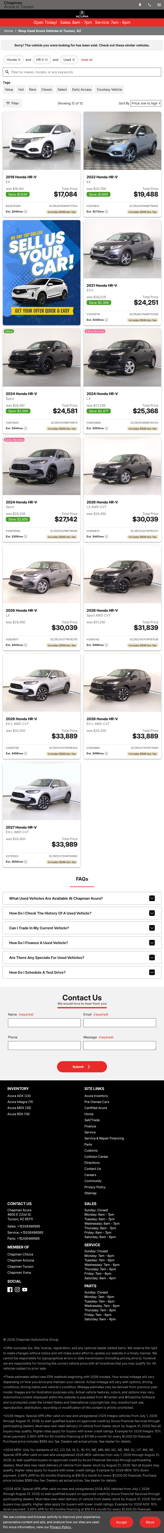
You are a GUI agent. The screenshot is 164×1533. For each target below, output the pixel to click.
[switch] (159, 5)
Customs (91, 1150)
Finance (90, 1126)
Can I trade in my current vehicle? (39, 928)
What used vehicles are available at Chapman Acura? (56, 898)
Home (8, 31)
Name (21, 1014)
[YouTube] (24, 1289)
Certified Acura (95, 1108)
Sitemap (90, 1193)
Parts (88, 1144)
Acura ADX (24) (19, 1096)
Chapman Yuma (19, 1272)
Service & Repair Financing (104, 1138)
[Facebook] (10, 1289)
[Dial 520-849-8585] (149, 5)
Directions (92, 1163)
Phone (12, 1037)
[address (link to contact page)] (140, 5)
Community (93, 1181)
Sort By (124, 103)
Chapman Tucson (20, 1266)
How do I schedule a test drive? (37, 972)
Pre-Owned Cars (96, 1102)
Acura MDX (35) (19, 1108)
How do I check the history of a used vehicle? (50, 913)
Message (98, 1037)
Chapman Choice (20, 1254)
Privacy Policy (95, 1187)
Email (95, 1014)
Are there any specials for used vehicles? (46, 957)
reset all (87, 60)
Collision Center (96, 1157)
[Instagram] (17, 1289)
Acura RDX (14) (18, 1114)
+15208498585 (28, 1226)
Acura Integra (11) (20, 1102)
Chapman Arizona (20, 1260)
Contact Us (92, 1169)
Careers (90, 1175)
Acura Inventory (96, 1096)
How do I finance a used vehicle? (38, 943)
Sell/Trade (92, 1120)
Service (90, 1132)
